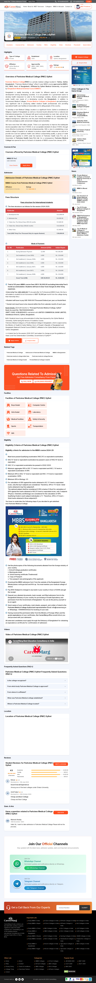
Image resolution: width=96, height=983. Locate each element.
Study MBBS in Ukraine (34, 938)
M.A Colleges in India (83, 923)
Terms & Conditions (24, 966)
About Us (30, 6)
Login (88, 1)
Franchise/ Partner (24, 969)
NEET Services (38, 6)
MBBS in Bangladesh (59, 352)
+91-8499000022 (78, 1)
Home (25, 6)
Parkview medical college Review (42, 356)
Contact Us (68, 6)
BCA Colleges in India (50, 936)
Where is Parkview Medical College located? (23, 704)
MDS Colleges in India (83, 948)
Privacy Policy (10, 966)
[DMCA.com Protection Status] (69, 971)
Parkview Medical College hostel (17, 359)
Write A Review (60, 764)
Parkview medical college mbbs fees (18, 356)
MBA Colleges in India (50, 931)
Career (8, 972)
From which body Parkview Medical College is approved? (27, 686)
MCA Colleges (40, 969)
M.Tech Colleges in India (51, 923)
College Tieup (10, 969)
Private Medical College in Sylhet (40, 359)
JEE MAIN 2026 (70, 961)
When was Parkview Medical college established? (25, 698)
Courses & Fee (20, 45)
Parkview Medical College (15, 352)
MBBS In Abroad (58, 6)
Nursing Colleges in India (67, 936)
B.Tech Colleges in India (51, 920)
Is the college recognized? (16, 680)
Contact (21, 963)
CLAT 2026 (69, 963)
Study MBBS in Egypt (34, 948)
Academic (10, 45)
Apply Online (14, 340)
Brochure (68, 45)
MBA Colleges (40, 966)
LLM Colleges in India (83, 931)
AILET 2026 (82, 963)
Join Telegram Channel (35, 888)
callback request (44, 381)
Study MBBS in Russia (34, 936)
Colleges (48, 6)
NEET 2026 (82, 961)
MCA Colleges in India (50, 938)
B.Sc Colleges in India (66, 928)
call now (27, 381)
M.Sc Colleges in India (66, 931)
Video (61, 45)
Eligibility (53, 45)
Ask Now (61, 812)
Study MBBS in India (34, 920)
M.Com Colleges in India (51, 948)
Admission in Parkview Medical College (38, 352)
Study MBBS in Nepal (34, 923)
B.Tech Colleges (53, 961)
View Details (13, 165)
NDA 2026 (69, 966)
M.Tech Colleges (41, 963)
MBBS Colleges (40, 961)
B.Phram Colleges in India (67, 920)
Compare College (82, 57)
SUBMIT (85, 908)
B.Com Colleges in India (51, 943)
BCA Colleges (53, 966)
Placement (77, 45)
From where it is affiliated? (16, 692)
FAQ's (46, 45)
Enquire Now (31, 340)
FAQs (7, 963)
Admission (30, 45)
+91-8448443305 (62, 1)
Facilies (39, 45)
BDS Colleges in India (83, 943)
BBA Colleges (53, 963)
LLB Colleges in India (83, 928)
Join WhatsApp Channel (35, 868)
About (20, 961)
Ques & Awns (87, 45)
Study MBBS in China (34, 928)
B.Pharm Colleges (54, 969)
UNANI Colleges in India (83, 936)
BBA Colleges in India (50, 928)
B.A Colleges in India (83, 920)
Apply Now (31, 1)
